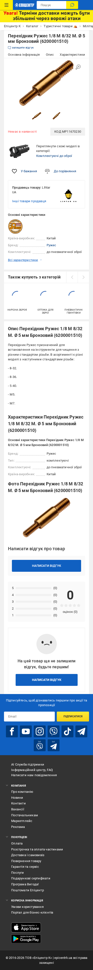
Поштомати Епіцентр (27, 890)
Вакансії (17, 809)
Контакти (18, 803)
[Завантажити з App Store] (26, 927)
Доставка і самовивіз (27, 855)
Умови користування (27, 907)
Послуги (17, 872)
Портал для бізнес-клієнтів (32, 912)
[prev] (72, 277)
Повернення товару (26, 861)
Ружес (51, 245)
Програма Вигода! (25, 884)
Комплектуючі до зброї (54, 156)
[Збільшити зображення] (78, 67)
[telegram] (81, 731)
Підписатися (73, 716)
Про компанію (22, 792)
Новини (17, 797)
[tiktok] (67, 731)
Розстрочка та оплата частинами (37, 849)
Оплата (17, 843)
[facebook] (12, 731)
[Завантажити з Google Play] (26, 938)
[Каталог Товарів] (6, 5)
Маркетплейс (21, 821)
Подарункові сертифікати (30, 878)
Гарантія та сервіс (25, 867)
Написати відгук (46, 566)
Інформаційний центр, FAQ (32, 770)
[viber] (54, 731)
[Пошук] (72, 5)
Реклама (18, 827)
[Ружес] (20, 226)
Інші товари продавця (29, 201)
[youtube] (26, 731)
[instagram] (40, 731)
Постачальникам (24, 815)
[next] (83, 277)
